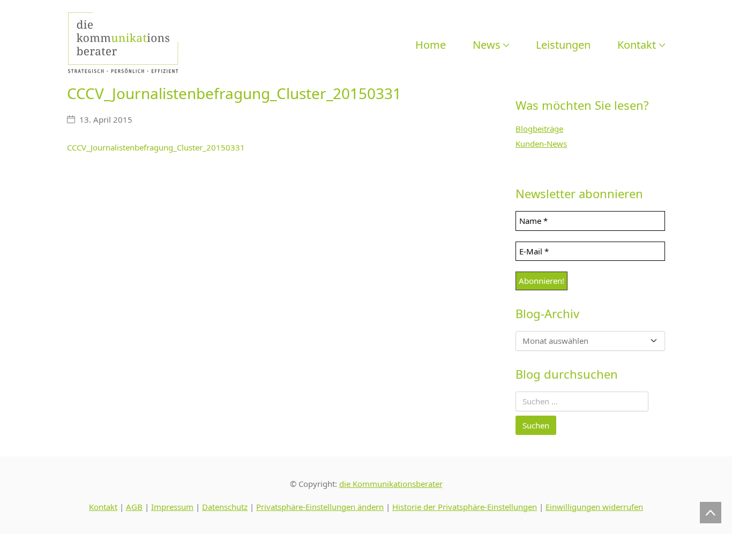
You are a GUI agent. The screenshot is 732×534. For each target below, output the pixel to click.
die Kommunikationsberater (391, 483)
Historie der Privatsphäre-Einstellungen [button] (464, 506)
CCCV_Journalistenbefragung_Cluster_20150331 (156, 147)
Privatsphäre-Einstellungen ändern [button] (320, 506)
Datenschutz (225, 506)
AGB (134, 506)
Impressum (172, 506)
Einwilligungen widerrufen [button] (594, 506)
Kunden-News (541, 143)
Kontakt (103, 506)
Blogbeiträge (539, 128)
